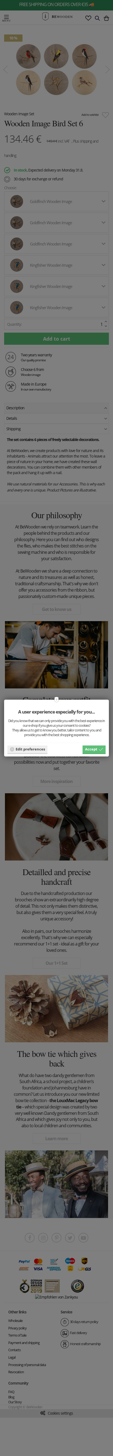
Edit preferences (30, 749)
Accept (91, 749)
